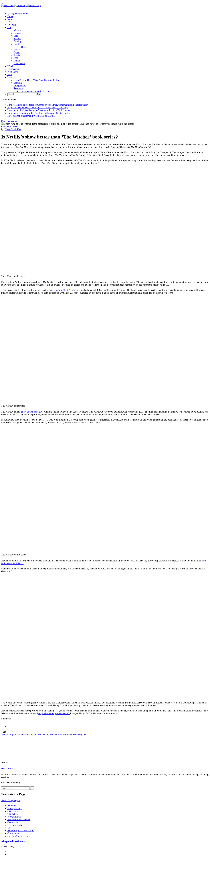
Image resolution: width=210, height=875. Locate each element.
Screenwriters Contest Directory (35, 91)
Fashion (17, 38)
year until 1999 (63, 290)
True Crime (19, 63)
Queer (17, 52)
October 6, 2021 (9, 126)
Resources (19, 88)
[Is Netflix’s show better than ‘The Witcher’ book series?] (22, 762)
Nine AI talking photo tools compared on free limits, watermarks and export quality (47, 104)
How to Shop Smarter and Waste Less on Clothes (31, 116)
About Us (12, 805)
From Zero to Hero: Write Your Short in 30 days (37, 80)
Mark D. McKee (13, 129)
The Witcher (39, 734)
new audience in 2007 (33, 411)
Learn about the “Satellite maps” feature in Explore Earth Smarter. (39, 110)
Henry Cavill (26, 734)
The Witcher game (77, 734)
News (10, 19)
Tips (9, 827)
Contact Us (12, 814)
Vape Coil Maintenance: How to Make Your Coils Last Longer (37, 107)
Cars (16, 35)
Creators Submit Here (17, 836)
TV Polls (11, 24)
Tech (16, 58)
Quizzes (17, 33)
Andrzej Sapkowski (10, 734)
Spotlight (18, 82)
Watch (10, 66)
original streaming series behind (54, 713)
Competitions (20, 85)
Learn (10, 77)
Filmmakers (13, 69)
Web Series (12, 71)
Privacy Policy (14, 808)
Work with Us (14, 816)
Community (13, 833)
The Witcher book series (57, 734)
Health (17, 44)
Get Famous (13, 811)
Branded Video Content (18, 819)
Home (10, 16)
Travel (17, 60)
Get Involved (13, 822)
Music (17, 49)
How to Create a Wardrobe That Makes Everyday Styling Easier (38, 113)
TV (9, 22)
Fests (9, 74)
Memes (17, 30)
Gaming (17, 41)
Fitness (23, 46)
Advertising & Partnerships (20, 830)
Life (9, 27)
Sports (17, 55)
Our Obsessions (9, 121)
